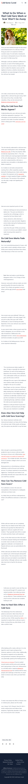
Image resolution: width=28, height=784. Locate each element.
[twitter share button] (6, 743)
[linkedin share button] (9, 743)
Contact (18, 764)
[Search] (22, 2)
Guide (14, 24)
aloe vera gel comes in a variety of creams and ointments (13, 456)
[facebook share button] (2, 743)
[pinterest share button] (13, 743)
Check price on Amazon (7, 662)
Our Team (10, 764)
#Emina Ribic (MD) (6, 740)
